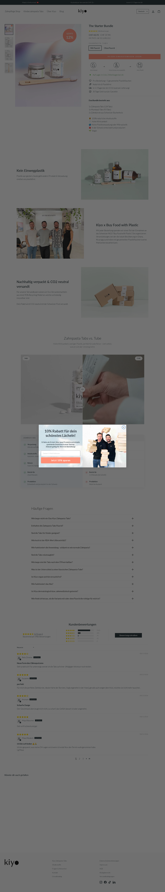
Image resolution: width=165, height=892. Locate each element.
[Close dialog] (123, 427)
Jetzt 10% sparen (60, 460)
